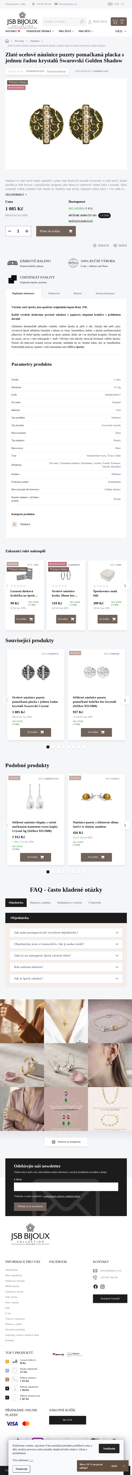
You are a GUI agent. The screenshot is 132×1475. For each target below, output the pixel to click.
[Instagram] (102, 1286)
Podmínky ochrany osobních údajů (22, 1335)
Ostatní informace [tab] (105, 293)
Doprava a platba (13, 1324)
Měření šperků (12, 1286)
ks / (67, 1420)
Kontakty (9, 1340)
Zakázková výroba (14, 1291)
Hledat (82, 21)
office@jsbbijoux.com (111, 1270)
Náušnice (25, 524)
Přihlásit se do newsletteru (30, 1206)
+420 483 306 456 (109, 1277)
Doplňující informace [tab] (23, 293)
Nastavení (21, 1468)
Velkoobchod (11, 4)
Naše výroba (11, 1297)
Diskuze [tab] (78, 293)
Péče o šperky (76, 346)
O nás (8, 1313)
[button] (125, 585)
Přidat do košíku (50, 231)
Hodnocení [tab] (54, 293)
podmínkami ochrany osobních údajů (62, 1196)
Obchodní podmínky (15, 1329)
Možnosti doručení (81, 221)
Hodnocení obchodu (15, 1281)
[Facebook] (95, 1286)
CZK (116, 4)
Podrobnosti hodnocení (56, 71)
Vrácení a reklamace (15, 1319)
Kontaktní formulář (110, 1298)
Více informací (14, 194)
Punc (7, 1308)
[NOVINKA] (96, 672)
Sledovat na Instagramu (69, 1142)
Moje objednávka (13, 1275)
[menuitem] (14, 31)
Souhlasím (109, 1448)
